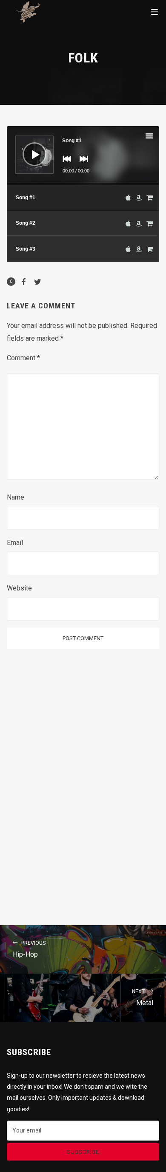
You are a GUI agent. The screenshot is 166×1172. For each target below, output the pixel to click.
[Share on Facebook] (23, 281)
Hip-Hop (29, 949)
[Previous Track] (64, 165)
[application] (83, 155)
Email (15, 543)
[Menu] (154, 11)
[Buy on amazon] (139, 198)
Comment (23, 358)
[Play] (28, 148)
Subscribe (83, 1152)
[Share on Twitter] (37, 281)
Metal (142, 997)
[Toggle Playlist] (156, 137)
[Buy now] (149, 198)
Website (19, 588)
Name (15, 497)
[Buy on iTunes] (128, 198)
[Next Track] (81, 165)
